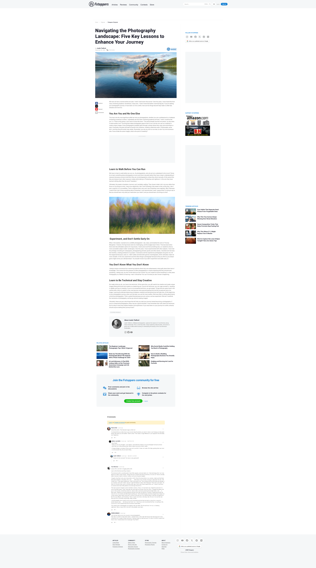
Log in (146, 401)
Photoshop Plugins (150, 544)
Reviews (123, 4)
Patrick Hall (114, 428)
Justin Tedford (101, 48)
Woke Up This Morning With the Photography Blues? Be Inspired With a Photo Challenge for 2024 (119, 356)
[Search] (210, 4)
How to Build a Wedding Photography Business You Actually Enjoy (162, 356)
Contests (144, 4)
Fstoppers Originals (113, 22)
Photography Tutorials (150, 542)
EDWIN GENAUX (115, 513)
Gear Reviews (116, 544)
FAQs (163, 548)
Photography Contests (134, 548)
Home (96, 22)
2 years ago (120, 427)
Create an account (119, 422)
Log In (218, 4)
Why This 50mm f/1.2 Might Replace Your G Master (206, 232)
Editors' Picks (131, 542)
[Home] (99, 4)
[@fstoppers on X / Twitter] (199, 37)
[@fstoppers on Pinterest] (204, 37)
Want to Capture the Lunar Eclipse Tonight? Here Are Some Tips (208, 240)
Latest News (116, 542)
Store (152, 4)
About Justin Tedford (131, 320)
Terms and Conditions (193, 552)
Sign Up (224, 4)
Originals (103, 22)
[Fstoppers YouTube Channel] (191, 37)
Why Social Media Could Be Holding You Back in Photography (163, 347)
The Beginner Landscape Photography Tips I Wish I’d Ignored (120, 347)
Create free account (133, 401)
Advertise (164, 546)
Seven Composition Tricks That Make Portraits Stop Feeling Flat (208, 225)
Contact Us (164, 544)
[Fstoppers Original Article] (172, 49)
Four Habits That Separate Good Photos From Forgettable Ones (208, 211)
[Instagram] (125, 331)
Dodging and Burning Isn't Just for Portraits (162, 362)
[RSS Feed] (208, 37)
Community (133, 4)
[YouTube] (131, 331)
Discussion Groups (133, 546)
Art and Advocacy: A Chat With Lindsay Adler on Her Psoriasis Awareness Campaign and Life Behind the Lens (119, 364)
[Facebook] (128, 331)
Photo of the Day (132, 544)
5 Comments (111, 50)
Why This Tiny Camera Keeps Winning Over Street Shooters (207, 218)
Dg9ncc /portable (116, 441)
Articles (115, 4)
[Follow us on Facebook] (195, 37)
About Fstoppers (166, 542)
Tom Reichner (114, 466)
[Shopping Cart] (214, 4)
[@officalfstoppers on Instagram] (187, 37)
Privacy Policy (184, 552)
